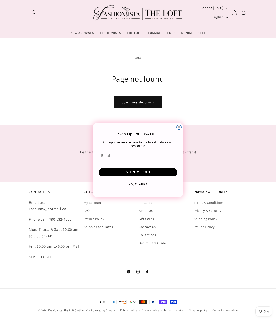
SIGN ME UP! (138, 172)
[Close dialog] (179, 127)
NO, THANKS (138, 184)
